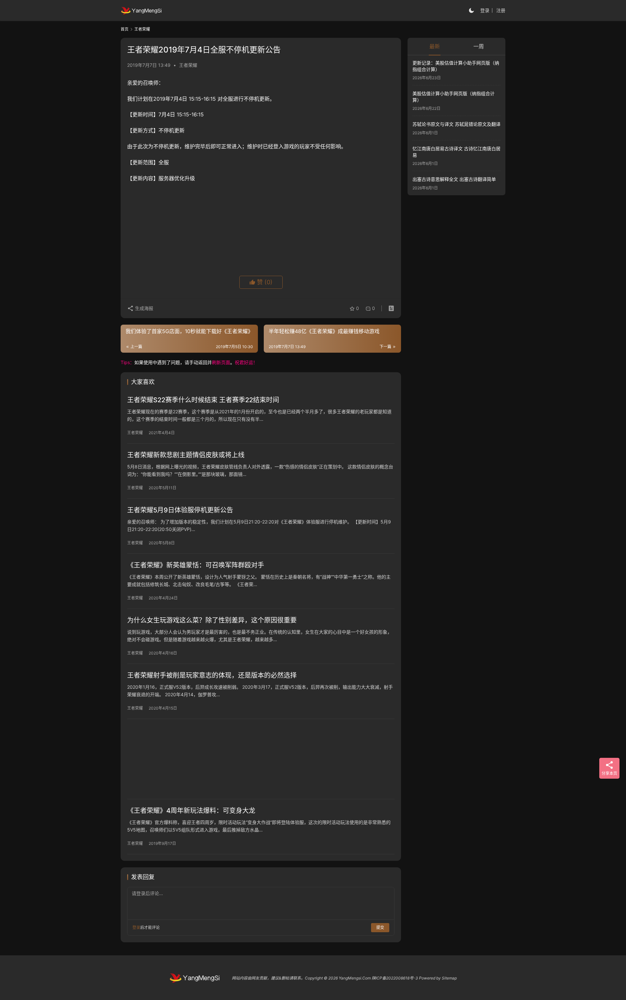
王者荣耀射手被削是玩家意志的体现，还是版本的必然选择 (212, 675)
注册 (500, 10)
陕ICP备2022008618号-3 (395, 978)
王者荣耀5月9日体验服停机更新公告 (180, 510)
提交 (380, 927)
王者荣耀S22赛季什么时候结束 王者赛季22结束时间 (203, 400)
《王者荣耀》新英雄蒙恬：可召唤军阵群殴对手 (195, 565)
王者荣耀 (188, 65)
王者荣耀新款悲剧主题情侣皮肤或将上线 (186, 455)
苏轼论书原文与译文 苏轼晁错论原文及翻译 (456, 124)
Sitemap (449, 978)
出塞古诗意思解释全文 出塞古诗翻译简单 (454, 179)
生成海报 (143, 308)
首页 (124, 29)
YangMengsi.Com (355, 978)
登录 (484, 10)
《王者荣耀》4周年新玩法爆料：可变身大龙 (191, 811)
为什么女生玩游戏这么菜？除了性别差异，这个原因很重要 (212, 620)
